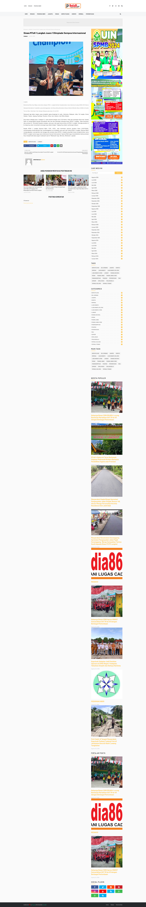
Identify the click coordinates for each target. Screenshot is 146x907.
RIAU (119, 278)
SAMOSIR (94, 280)
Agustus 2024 (107, 240)
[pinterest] (119, 5)
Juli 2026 (107, 180)
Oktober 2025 (107, 203)
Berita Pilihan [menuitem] (65, 14)
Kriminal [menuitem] (81, 14)
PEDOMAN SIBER (97, 701)
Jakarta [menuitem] (50, 14)
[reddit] (110, 887)
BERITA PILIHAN (32, 141)
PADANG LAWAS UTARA (111, 275)
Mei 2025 (107, 216)
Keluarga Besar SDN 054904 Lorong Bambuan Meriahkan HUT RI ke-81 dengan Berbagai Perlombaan (105, 417)
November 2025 (107, 201)
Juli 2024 (107, 243)
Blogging (34, 904)
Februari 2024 (107, 256)
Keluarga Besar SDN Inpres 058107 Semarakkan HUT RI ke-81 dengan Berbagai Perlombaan (104, 621)
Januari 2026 (107, 195)
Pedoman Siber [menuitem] (41, 14)
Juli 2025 (107, 211)
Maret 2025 (107, 222)
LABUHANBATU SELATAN (113, 270)
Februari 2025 (107, 224)
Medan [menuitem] (57, 14)
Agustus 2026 (107, 177)
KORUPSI (118, 267)
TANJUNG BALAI (110, 280)
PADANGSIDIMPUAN (96, 278)
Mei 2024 (107, 248)
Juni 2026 (107, 182)
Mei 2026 (107, 185)
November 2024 (107, 232)
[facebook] (110, 5)
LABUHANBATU (101, 270)
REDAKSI (94, 582)
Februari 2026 (107, 193)
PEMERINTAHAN (112, 278)
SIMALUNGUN (101, 280)
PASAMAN (105, 278)
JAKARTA (112, 267)
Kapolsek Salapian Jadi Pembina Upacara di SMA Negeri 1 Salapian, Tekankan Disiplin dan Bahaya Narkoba (106, 663)
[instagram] (116, 5)
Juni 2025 (107, 214)
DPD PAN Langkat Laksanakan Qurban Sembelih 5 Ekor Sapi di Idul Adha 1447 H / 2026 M (78, 188)
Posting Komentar (28, 203)
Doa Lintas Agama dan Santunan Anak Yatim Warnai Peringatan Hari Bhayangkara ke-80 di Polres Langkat (33, 188)
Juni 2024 (107, 245)
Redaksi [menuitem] (32, 14)
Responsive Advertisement (73, 22)
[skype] (121, 5)
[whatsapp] (118, 891)
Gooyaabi (44, 904)
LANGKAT (30, 29)
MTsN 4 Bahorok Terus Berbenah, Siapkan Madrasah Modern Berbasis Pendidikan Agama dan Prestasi (105, 459)
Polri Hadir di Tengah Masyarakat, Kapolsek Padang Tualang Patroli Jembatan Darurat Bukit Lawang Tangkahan (104, 742)
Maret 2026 (107, 190)
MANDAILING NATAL (115, 273)
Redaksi (30, 6)
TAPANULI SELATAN (96, 283)
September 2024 (107, 237)
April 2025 (107, 219)
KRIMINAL (94, 270)
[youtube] (102, 891)
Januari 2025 (107, 227)
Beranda (25, 29)
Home (25, 6)
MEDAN (93, 275)
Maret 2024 (107, 253)
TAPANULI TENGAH (107, 283)
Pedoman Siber (37, 6)
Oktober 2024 (107, 235)
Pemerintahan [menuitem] (90, 14)
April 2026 (107, 188)
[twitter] (113, 5)
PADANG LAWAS (100, 275)
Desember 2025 (107, 198)
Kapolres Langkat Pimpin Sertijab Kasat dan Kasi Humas (55, 187)
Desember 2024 (107, 230)
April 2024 (107, 251)
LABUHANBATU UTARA (97, 273)
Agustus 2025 (107, 209)
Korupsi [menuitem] (74, 14)
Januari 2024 (107, 258)
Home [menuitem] (26, 14)
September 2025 (107, 206)
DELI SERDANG (104, 267)
